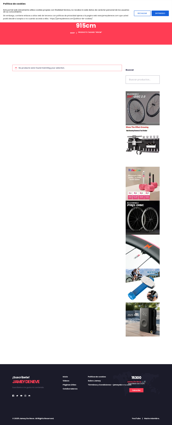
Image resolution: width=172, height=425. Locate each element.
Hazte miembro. (152, 418)
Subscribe (136, 390)
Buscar (130, 69)
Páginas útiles (69, 385)
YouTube (136, 418)
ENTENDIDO (160, 13)
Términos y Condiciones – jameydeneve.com (109, 385)
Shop (72, 33)
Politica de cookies (97, 376)
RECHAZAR (142, 13)
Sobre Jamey (94, 380)
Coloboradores (70, 389)
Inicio (65, 376)
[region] (86, 11)
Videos (66, 380)
